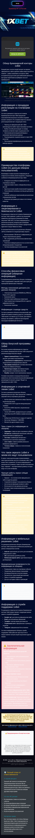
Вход (17, 3)
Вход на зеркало (17, 54)
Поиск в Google (12, 726)
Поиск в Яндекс (22, 726)
